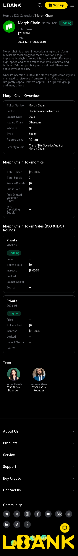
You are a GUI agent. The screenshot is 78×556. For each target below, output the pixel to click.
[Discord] (36, 140)
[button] (65, 528)
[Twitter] (30, 140)
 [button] (39, 5)
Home (7, 15)
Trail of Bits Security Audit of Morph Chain (46, 147)
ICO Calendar (23, 15)
